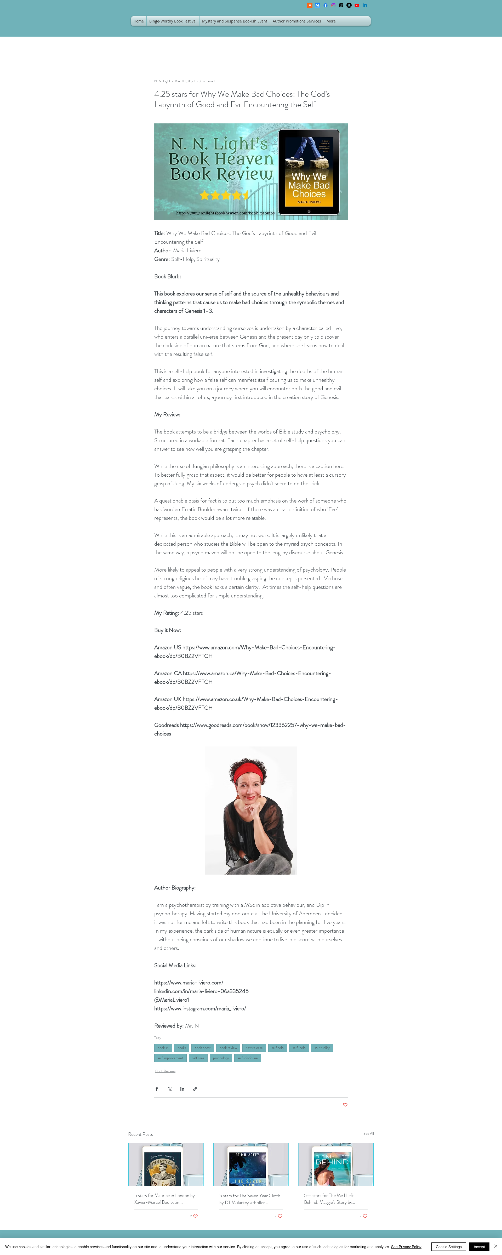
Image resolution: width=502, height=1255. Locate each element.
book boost (203, 1047)
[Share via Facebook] (156, 1088)
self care (198, 1057)
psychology (221, 1057)
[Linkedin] (364, 5)
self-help (299, 1047)
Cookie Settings (449, 1246)
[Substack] (309, 5)
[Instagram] (333, 5)
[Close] (496, 1246)
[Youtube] (357, 5)
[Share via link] (195, 1088)
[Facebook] (325, 5)
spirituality (322, 1047)
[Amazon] (349, 5)
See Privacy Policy (406, 1246)
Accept (479, 1246)
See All (368, 1133)
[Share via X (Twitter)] (169, 1088)
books (182, 1047)
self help (278, 1047)
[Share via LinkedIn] (182, 1088)
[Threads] (341, 5)
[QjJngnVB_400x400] (317, 5)
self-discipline (248, 1057)
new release (254, 1047)
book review (228, 1047)
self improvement (170, 1057)
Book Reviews (165, 1071)
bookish (163, 1047)
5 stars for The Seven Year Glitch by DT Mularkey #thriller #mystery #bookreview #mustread (250, 1199)
